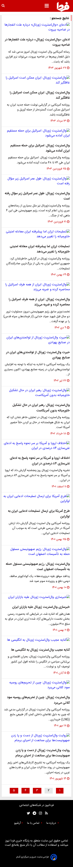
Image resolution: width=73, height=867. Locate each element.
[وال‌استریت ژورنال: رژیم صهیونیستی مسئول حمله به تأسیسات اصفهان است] (36, 552)
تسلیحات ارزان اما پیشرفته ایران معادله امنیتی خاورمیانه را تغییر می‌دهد (40, 249)
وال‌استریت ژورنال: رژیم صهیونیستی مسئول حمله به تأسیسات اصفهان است (38, 566)
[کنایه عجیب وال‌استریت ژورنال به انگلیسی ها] (36, 640)
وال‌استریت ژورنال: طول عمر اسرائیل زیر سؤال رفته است (37, 196)
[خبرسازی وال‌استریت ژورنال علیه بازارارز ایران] (36, 597)
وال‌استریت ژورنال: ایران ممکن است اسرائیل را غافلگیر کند (40, 95)
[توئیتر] (27, 813)
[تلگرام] (33, 813)
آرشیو (17, 823)
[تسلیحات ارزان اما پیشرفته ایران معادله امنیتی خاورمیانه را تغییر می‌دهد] (36, 234)
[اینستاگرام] (39, 813)
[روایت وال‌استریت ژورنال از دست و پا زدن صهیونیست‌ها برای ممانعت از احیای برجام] (36, 738)
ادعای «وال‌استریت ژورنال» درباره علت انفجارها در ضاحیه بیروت (37, 42)
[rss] (45, 813)
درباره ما (51, 823)
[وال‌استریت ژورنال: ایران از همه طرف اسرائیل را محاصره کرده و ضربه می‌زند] (36, 287)
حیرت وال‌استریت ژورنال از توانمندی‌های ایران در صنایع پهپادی (38, 355)
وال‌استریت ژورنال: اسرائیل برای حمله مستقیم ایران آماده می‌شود (40, 148)
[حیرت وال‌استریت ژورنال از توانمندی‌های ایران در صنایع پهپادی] (36, 340)
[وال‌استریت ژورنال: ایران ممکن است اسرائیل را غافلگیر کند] (36, 80)
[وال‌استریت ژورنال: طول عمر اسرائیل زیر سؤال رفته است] (36, 181)
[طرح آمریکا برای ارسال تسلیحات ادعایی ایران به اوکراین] (36, 499)
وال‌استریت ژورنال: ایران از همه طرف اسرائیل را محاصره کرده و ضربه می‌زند (39, 302)
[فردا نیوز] (63, 7)
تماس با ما (33, 823)
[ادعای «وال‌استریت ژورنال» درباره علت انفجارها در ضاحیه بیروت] (36, 27)
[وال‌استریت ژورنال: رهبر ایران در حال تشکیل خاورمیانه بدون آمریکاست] (36, 393)
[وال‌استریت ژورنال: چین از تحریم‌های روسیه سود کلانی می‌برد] (36, 685)
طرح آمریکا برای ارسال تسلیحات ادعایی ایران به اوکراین (39, 513)
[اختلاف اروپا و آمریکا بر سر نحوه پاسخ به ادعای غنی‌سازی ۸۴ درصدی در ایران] (36, 446)
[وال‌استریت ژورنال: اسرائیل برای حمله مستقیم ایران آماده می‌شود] (36, 133)
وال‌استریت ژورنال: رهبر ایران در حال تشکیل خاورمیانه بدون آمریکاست (41, 407)
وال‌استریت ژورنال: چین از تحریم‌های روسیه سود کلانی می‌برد (38, 700)
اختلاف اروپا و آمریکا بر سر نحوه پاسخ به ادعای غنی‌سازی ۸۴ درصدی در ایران (40, 460)
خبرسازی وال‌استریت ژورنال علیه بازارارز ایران (41, 607)
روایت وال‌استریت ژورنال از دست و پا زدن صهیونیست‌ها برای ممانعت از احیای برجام (42, 753)
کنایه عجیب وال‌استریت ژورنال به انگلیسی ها (40, 650)
